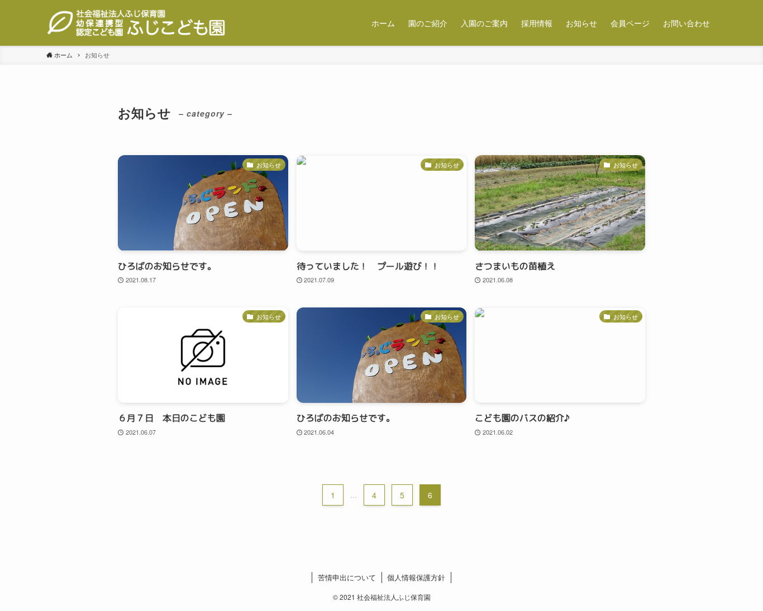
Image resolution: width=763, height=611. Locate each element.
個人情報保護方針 (416, 577)
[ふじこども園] (136, 23)
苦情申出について (347, 577)
